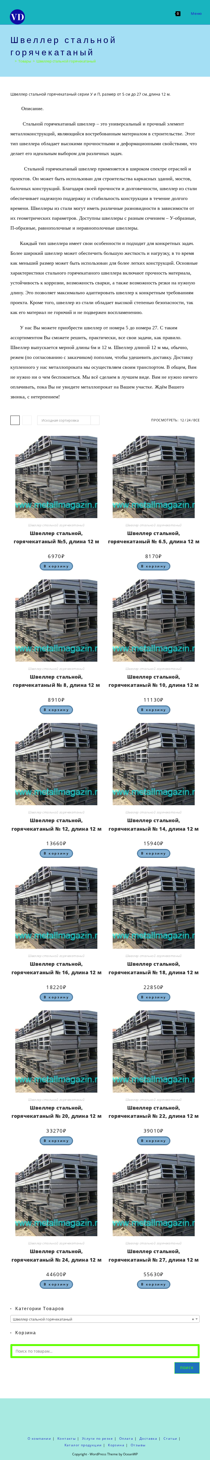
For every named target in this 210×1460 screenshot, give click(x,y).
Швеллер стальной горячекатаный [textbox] (103, 1319)
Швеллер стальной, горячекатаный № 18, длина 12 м (154, 968)
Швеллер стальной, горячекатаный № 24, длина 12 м (56, 1255)
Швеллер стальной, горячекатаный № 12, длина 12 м (56, 824)
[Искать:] (206, 13)
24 (189, 420)
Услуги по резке (97, 1438)
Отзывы (138, 1445)
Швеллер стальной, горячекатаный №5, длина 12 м (56, 537)
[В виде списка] (27, 420)
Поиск (187, 1367)
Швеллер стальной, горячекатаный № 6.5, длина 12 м (153, 537)
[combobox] (104, 1319)
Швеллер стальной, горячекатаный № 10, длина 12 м (154, 680)
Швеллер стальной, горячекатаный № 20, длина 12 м (56, 1111)
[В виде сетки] (15, 420)
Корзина (116, 1445)
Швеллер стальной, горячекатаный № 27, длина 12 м (154, 1255)
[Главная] (11, 61)
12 (182, 420)
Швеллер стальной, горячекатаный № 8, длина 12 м (56, 680)
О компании (39, 1438)
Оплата (126, 1438)
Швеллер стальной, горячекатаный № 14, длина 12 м (154, 824)
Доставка (148, 1438)
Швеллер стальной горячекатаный (66, 61)
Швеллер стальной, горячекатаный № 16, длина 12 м (56, 968)
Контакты (66, 1438)
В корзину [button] (56, 566)
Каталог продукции (83, 1445)
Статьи (170, 1438)
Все (196, 420)
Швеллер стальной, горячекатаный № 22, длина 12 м (154, 1111)
